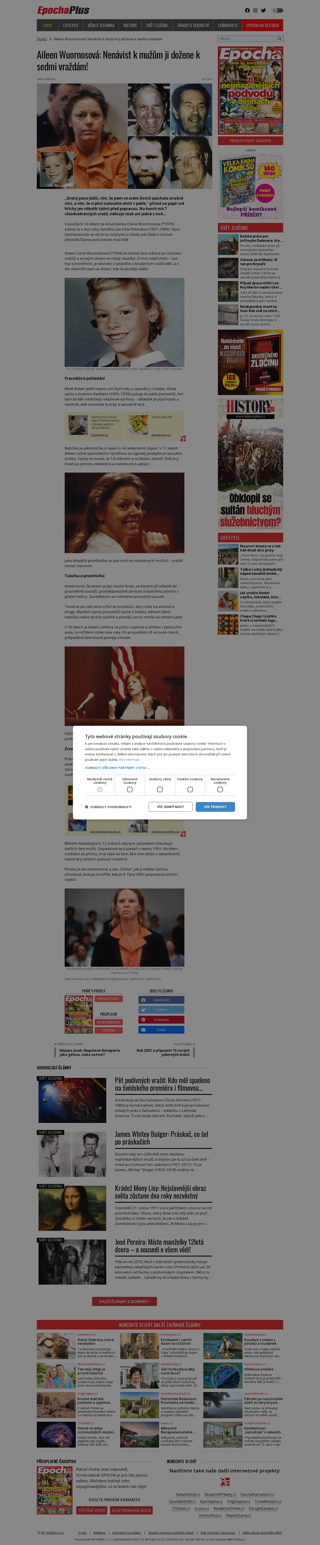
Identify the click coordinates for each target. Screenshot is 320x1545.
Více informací (129, 759)
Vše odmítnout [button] (170, 807)
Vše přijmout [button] (215, 807)
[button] (160, 768)
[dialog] (160, 772)
